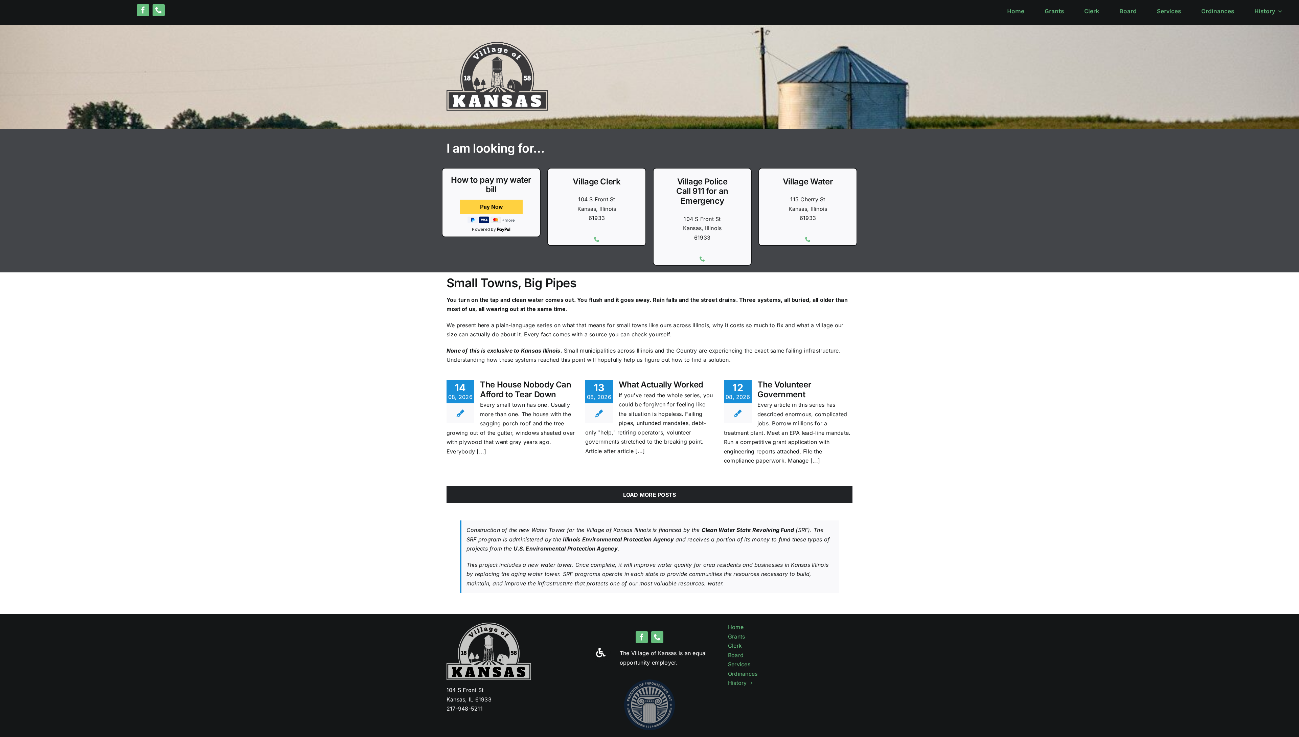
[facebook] (143, 10)
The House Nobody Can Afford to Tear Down (525, 389)
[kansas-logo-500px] (497, 44)
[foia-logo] (649, 682)
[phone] (159, 10)
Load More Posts (649, 494)
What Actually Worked (661, 384)
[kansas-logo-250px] (489, 625)
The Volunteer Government (784, 389)
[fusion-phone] (596, 239)
